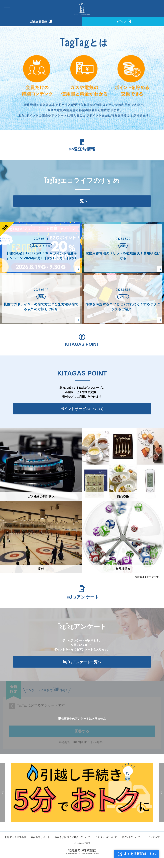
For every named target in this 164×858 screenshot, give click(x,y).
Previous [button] (2, 792)
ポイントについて (131, 837)
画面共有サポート (40, 837)
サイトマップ (152, 837)
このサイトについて (106, 837)
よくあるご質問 (82, 842)
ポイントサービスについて (82, 409)
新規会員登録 (38, 21)
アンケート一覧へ (82, 661)
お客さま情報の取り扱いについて (73, 837)
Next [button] (161, 792)
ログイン (121, 21)
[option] (82, 792)
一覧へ (82, 201)
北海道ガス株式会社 (15, 837)
